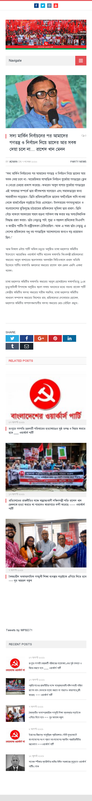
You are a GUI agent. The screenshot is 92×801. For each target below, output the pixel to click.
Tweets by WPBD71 (19, 630)
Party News (78, 161)
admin (13, 161)
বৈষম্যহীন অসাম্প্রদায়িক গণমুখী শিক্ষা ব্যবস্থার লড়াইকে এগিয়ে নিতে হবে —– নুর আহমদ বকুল (54, 714)
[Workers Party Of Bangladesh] (46, 34)
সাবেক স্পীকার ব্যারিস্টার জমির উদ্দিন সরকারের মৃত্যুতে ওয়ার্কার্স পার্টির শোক (57, 764)
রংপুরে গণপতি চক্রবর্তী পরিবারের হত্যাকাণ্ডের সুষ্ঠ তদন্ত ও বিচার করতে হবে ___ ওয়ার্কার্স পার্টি (55, 665)
